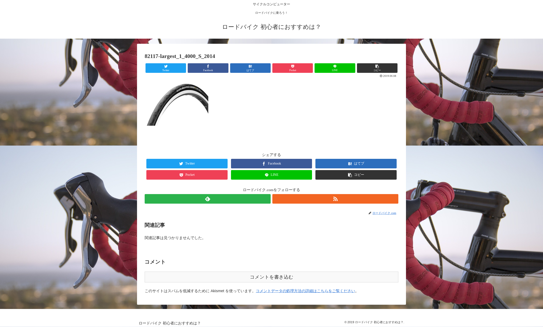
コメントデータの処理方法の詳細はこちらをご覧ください (305, 291)
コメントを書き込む (271, 277)
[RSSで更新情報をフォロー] (335, 199)
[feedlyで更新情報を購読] (208, 199)
